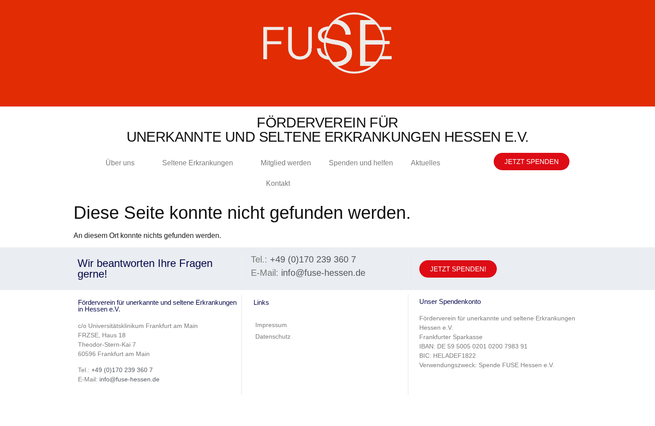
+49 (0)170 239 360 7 (313, 259)
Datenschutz (273, 336)
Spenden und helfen (361, 163)
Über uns (120, 163)
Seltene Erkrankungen (197, 163)
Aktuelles (425, 163)
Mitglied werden (286, 163)
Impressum (271, 324)
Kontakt (278, 183)
